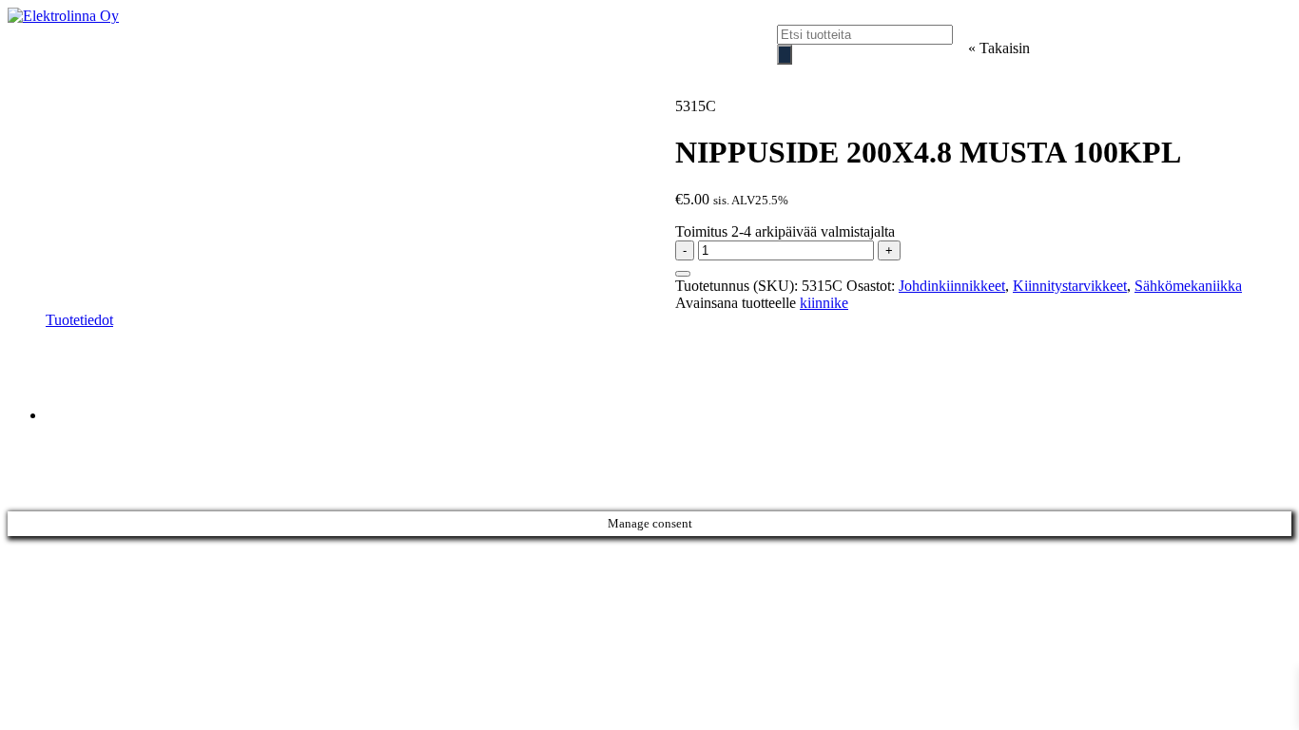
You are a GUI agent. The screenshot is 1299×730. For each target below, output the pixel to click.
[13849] (682, 274)
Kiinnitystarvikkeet (1070, 286)
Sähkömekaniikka (1188, 286)
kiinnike (824, 303)
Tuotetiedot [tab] (79, 320)
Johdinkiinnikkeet (952, 286)
